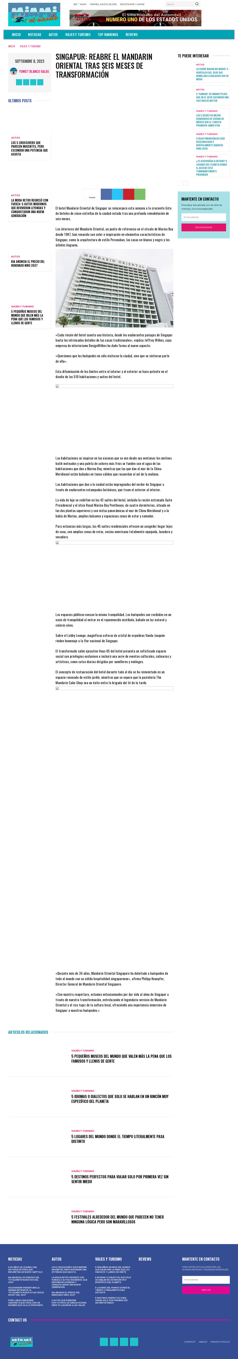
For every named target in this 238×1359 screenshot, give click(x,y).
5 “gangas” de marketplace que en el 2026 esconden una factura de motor (212, 97)
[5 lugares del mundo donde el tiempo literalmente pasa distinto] (38, 1137)
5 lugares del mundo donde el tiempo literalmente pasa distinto (117, 1139)
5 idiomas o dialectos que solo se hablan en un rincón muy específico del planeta (119, 1099)
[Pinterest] (128, 194)
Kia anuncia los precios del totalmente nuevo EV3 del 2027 (23, 1280)
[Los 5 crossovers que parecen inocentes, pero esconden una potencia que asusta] (29, 120)
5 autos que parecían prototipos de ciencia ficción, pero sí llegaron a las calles (69, 1302)
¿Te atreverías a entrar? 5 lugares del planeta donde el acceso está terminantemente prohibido (211, 167)
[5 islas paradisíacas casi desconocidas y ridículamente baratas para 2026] (185, 142)
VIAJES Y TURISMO (30, 46)
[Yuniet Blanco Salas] (14, 71)
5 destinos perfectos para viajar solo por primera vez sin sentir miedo (119, 1179)
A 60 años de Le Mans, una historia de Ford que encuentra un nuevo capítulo (25, 1269)
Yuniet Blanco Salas (34, 71)
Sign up (206, 1290)
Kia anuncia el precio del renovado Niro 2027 (28, 263)
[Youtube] (40, 82)
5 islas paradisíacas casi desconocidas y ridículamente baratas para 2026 (210, 143)
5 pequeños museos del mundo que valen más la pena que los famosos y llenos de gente (27, 317)
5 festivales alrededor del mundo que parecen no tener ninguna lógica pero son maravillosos (117, 1219)
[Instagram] (26, 82)
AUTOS (15, 138)
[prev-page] (180, 183)
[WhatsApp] (139, 194)
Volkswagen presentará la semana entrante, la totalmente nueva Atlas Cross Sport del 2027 (26, 1291)
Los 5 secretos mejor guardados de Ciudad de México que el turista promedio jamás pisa (210, 120)
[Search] (196, 4)
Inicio (11, 46)
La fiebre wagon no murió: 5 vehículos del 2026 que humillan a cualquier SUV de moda (212, 74)
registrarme (203, 227)
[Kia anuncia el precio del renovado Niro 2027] (29, 239)
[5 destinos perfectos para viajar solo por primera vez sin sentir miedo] (38, 1177)
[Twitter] (33, 82)
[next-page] (186, 183)
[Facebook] (19, 82)
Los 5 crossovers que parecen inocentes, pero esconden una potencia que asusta (29, 148)
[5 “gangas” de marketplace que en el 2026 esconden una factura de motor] (185, 95)
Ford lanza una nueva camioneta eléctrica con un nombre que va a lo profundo (25, 1302)
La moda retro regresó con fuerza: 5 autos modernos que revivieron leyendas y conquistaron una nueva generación (29, 208)
